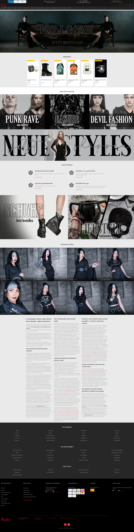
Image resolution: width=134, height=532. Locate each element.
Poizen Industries (50, 435)
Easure (83, 433)
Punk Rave (96, 353)
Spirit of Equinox (83, 440)
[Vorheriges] (26, 73)
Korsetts (83, 452)
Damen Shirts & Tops (17, 450)
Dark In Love (117, 430)
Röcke (50, 452)
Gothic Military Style (84, 472)
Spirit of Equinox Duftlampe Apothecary (60, 80)
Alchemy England (50, 440)
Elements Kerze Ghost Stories (32, 80)
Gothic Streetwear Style (84, 469)
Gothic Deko (67, 414)
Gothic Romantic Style (17, 474)
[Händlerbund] (56, 491)
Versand (3, 490)
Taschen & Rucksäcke (83, 460)
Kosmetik (17, 460)
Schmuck (84, 457)
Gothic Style (3, 501)
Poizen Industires (103, 353)
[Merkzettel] (127, 5)
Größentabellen (94, 372)
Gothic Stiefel (60, 412)
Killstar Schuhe (117, 460)
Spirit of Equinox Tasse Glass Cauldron (100, 80)
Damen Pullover (83, 450)
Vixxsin (83, 356)
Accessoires (50, 460)
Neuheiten (67, 57)
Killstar (92, 353)
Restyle (87, 355)
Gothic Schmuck (75, 414)
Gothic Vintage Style (17, 469)
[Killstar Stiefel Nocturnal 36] (47, 68)
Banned (83, 355)
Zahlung (3, 488)
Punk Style (117, 469)
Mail (106, 383)
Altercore (89, 356)
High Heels (76, 412)
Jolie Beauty (83, 438)
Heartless (104, 355)
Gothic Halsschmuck (5, 503)
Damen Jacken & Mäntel (117, 452)
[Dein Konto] (129, 5)
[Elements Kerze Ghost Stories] (33, 68)
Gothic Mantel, (85, 397)
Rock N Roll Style (50, 472)
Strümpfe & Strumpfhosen (17, 455)
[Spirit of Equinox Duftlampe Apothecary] (60, 68)
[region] (67, 73)
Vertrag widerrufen (27, 500)
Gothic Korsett (93, 368)
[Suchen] (124, 5)
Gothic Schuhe (65, 410)
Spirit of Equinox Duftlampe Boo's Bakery (73, 80)
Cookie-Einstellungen (28, 494)
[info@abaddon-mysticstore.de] (68, 524)
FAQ (2, 496)
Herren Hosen (117, 455)
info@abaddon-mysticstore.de (84, 2)
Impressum (25, 488)
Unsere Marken (4, 498)
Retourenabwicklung (5, 492)
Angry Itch (99, 355)
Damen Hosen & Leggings (116, 450)
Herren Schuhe (50, 457)
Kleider (17, 452)
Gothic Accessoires (71, 418)
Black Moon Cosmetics (50, 438)
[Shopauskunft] (49, 491)
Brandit (116, 433)
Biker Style (117, 472)
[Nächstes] (107, 73)
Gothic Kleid (98, 368)
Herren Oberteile (83, 455)
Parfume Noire (117, 438)
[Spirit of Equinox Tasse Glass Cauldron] (101, 68)
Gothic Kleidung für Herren (72, 399)
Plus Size (90, 381)
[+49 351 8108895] (65, 524)
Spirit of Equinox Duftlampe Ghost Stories (87, 80)
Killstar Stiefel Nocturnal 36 (46, 79)
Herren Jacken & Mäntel (17, 457)
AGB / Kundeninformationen (29, 496)
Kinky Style (50, 469)
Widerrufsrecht (26, 492)
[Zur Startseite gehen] (6, 5)
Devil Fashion (83, 430)
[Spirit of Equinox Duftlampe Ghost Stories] (87, 68)
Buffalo (116, 435)
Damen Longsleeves (50, 450)
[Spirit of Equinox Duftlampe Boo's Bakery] (74, 68)
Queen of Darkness (93, 355)
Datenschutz (26, 490)
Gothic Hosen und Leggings (62, 394)
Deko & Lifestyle (117, 457)
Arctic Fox (17, 440)
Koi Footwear (17, 438)
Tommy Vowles (117, 440)
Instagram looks (67, 244)
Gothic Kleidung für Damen (70, 390)
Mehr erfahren (38, 177)
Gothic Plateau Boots (67, 412)
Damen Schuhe (50, 455)
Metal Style (17, 472)
